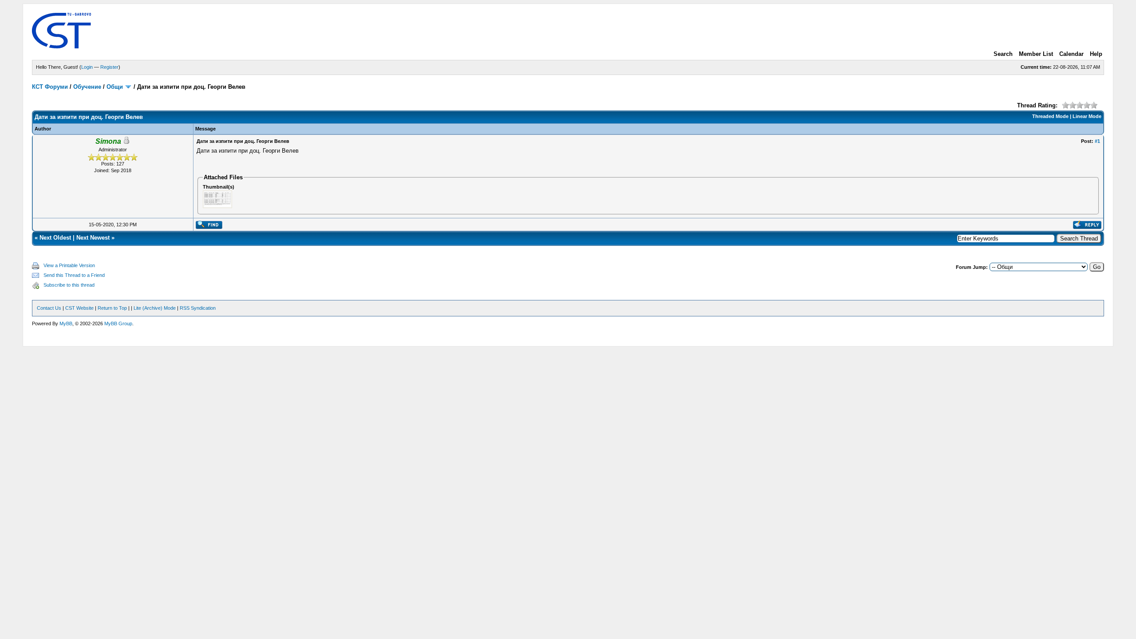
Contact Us (49, 308)
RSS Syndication (198, 308)
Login (87, 67)
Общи (114, 86)
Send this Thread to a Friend (74, 275)
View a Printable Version (69, 265)
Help (1096, 54)
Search (1003, 54)
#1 (1097, 141)
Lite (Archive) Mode (155, 308)
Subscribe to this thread (69, 285)
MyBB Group (118, 323)
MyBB (65, 323)
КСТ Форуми (50, 86)
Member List (1036, 54)
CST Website (79, 308)
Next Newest (93, 237)
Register (109, 67)
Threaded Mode (1050, 116)
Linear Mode (1087, 116)
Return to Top (112, 308)
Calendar (1071, 54)
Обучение (87, 86)
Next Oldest (55, 237)
